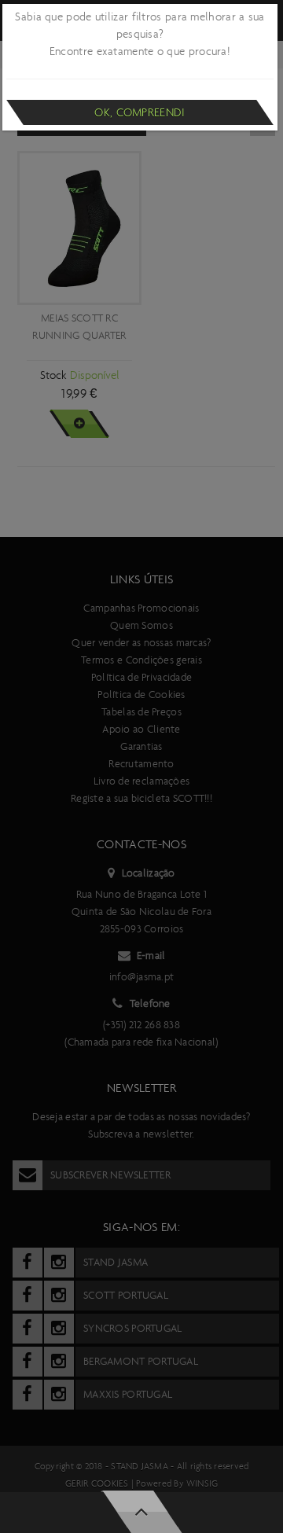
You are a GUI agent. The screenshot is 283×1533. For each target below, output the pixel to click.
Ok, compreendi (139, 112)
